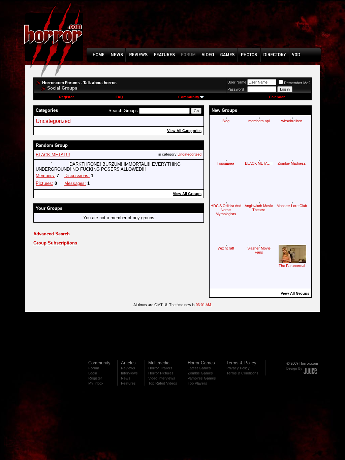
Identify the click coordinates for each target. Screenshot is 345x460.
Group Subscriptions (55, 242)
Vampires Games (202, 378)
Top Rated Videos (162, 383)
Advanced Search (51, 233)
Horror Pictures (161, 373)
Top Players (197, 383)
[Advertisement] (205, 29)
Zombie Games (200, 373)
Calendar (277, 97)
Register (66, 97)
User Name (236, 82)
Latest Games (199, 368)
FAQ (119, 97)
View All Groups (187, 194)
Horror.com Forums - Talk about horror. (79, 82)
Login (92, 373)
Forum (93, 368)
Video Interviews (161, 378)
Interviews (129, 373)
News (125, 378)
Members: (45, 175)
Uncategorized (53, 121)
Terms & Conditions (242, 373)
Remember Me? (297, 83)
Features (128, 383)
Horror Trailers (160, 368)
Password (235, 89)
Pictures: (44, 183)
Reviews (128, 368)
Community (188, 97)
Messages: (75, 183)
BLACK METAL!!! (53, 154)
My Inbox (95, 383)
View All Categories (184, 131)
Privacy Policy (238, 368)
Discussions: (77, 175)
